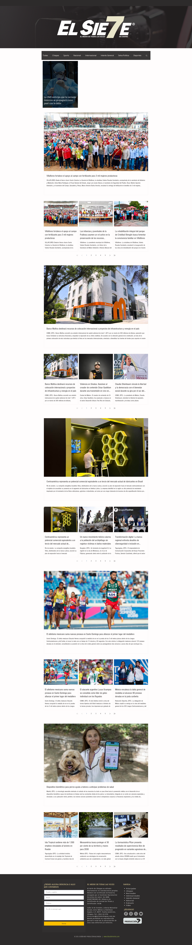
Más (135, 55)
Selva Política (123, 55)
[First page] (77, 255)
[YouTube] (141, 914)
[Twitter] (136, 914)
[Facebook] (126, 914)
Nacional (77, 55)
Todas (45, 55)
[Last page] (115, 255)
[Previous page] (82, 255)
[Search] (148, 3)
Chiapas (55, 55)
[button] (146, 56)
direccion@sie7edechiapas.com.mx (101, 916)
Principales (131, 888)
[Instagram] (131, 914)
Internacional (90, 55)
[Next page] (110, 255)
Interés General (107, 55)
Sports (66, 55)
